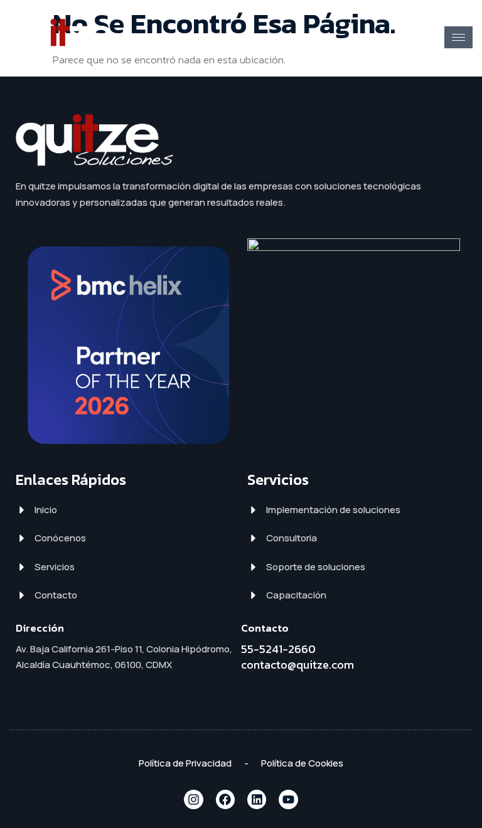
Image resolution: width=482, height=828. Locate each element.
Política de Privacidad (185, 763)
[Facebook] (225, 799)
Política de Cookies (302, 763)
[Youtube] (288, 799)
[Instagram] (193, 799)
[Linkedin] (256, 799)
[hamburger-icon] (458, 37)
